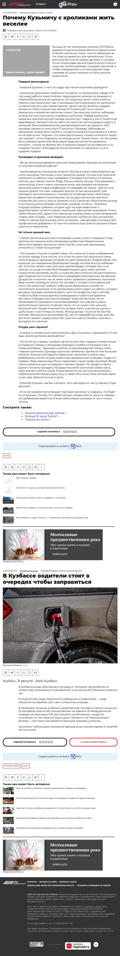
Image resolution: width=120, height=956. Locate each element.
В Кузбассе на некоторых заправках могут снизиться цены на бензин (49, 828)
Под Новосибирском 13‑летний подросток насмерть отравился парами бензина (55, 798)
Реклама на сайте (48, 882)
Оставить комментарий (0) (93, 742)
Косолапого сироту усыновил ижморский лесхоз (40, 488)
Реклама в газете (67, 882)
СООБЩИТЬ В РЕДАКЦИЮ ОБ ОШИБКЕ (94, 886)
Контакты (32, 882)
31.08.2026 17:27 (10, 571)
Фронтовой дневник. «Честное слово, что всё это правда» (44, 508)
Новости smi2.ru (13, 561)
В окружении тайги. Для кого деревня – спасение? (41, 498)
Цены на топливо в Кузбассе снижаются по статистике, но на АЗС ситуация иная (55, 808)
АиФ (25, 665)
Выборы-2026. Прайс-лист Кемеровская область (50, 886)
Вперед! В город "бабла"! (41, 416)
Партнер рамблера (54, 944)
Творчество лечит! (37, 419)
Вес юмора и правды (26, 478)
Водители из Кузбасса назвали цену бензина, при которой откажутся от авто (54, 818)
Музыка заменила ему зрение (44, 413)
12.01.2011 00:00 (10, 13)
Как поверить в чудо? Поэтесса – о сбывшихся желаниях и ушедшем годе (52, 517)
